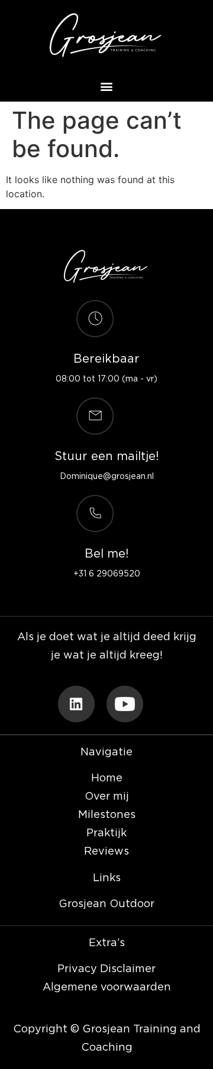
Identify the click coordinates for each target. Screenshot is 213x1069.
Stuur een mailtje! (106, 456)
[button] (107, 86)
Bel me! (106, 554)
